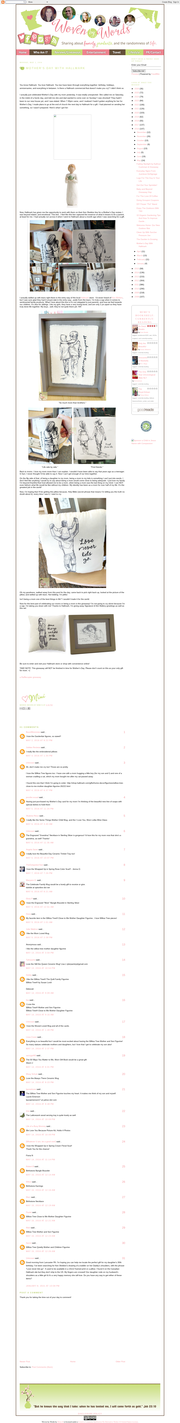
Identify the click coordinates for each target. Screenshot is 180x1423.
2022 (137, 105)
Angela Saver (32, 849)
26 (123, 1181)
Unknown (30, 763)
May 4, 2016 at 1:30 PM (39, 756)
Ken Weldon (117, 298)
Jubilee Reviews (33, 747)
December (142, 132)
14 (123, 959)
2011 (137, 284)
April (139, 251)
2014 (137, 272)
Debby (29, 975)
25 (123, 1166)
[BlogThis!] (23, 708)
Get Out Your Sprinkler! (147, 185)
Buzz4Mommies (33, 732)
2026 (137, 88)
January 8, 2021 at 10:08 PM (43, 1286)
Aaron (28, 1243)
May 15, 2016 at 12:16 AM (40, 1190)
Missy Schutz (32, 1074)
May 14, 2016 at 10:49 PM (40, 1135)
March (140, 255)
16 (123, 1000)
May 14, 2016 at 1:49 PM (40, 1030)
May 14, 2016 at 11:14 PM (40, 1159)
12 (123, 929)
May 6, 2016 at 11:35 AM (40, 842)
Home (73, 1361)
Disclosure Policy (90, 1414)
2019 (137, 117)
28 (123, 1212)
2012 (137, 280)
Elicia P (29, 898)
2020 (137, 113)
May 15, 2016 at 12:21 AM (40, 1220)
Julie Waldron (32, 929)
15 (123, 975)
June (139, 156)
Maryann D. (31, 880)
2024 (137, 97)
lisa (27, 1000)
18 (123, 1037)
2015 (137, 268)
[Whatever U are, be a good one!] (41, 1141)
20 (123, 1074)
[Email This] (21, 708)
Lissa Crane (31, 1037)
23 (123, 1126)
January (141, 263)
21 (123, 1089)
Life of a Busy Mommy (36, 1126)
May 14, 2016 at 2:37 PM (40, 1048)
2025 (137, 92)
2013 (137, 276)
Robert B (30, 1166)
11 (123, 913)
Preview (135, 74)
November (142, 136)
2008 (137, 297)
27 (123, 1197)
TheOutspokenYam (34, 865)
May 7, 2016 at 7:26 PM (39, 873)
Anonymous (138, 381)
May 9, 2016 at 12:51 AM (40, 907)
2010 (137, 289)
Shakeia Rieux (32, 816)
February (141, 259)
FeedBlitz (155, 74)
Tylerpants (30, 960)
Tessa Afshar (144, 395)
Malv (28, 1227)
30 (123, 1242)
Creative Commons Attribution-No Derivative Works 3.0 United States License (108, 1422)
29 (123, 1227)
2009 (137, 292)
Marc (28, 1197)
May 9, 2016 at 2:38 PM (39, 937)
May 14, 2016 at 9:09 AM (40, 993)
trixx (28, 1111)
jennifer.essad (32, 797)
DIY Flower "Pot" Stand (147, 204)
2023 (137, 100)
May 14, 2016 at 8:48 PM (40, 1104)
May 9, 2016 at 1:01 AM (39, 922)
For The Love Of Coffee (147, 196)
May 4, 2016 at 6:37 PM (39, 790)
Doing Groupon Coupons (148, 200)
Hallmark (85, 298)
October (141, 140)
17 (123, 1021)
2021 (137, 108)
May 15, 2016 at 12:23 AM (40, 1236)
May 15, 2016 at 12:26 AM (40, 1251)
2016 (137, 129)
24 (123, 1141)
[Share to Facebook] (29, 708)
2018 (137, 121)
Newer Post (25, 1361)
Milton (28, 1182)
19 (123, 1055)
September (142, 144)
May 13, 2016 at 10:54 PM (40, 968)
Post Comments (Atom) (42, 1367)
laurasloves (31, 1089)
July (139, 152)
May (139, 160)
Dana (28, 914)
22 (123, 1111)
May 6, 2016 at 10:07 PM (40, 858)
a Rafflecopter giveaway (30, 677)
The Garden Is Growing (147, 239)
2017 (137, 125)
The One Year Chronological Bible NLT (146, 375)
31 (123, 1258)
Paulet (29, 1212)
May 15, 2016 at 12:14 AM (40, 1175)
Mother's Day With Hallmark (55, 68)
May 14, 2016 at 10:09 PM (40, 1119)
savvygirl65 (31, 1055)
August (140, 148)
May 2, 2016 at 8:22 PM (39, 740)
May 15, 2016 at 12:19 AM (40, 1205)
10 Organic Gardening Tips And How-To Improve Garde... (149, 218)
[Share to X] (26, 708)
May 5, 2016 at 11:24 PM (40, 809)
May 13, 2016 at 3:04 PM (40, 953)
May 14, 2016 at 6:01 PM (40, 1067)
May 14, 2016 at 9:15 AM (40, 1015)
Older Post (120, 1361)
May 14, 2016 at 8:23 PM (40, 1082)
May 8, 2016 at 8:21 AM (39, 891)
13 (123, 944)
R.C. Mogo (143, 363)
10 (123, 898)
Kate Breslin (144, 332)
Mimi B (60, 1422)
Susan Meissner (145, 349)
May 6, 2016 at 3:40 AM (39, 824)
